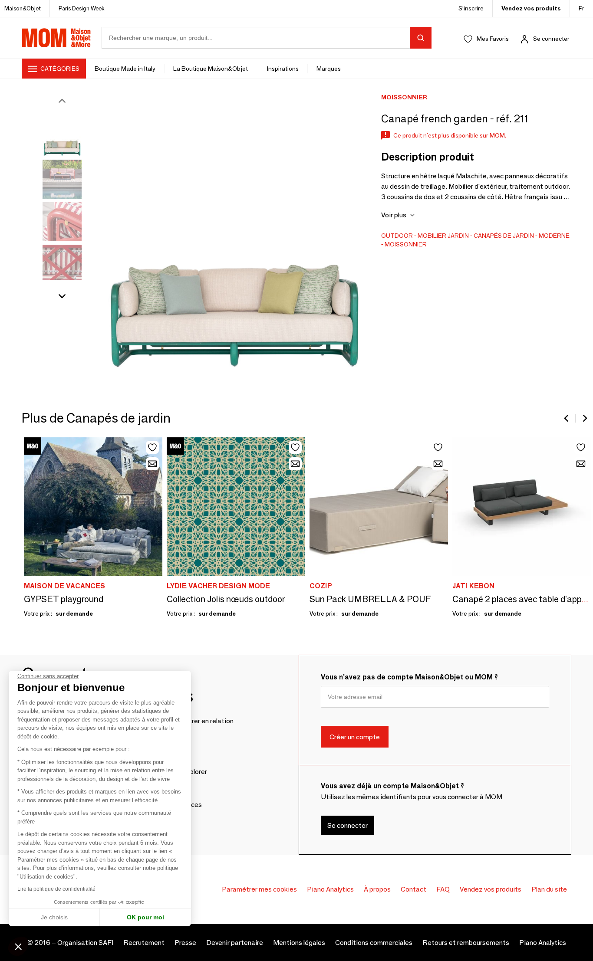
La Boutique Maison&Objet (211, 68)
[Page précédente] (567, 418)
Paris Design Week (82, 8)
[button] (18, 946)
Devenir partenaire (234, 942)
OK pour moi (145, 917)
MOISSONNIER (406, 244)
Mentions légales (299, 942)
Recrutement (144, 942)
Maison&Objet (22, 8)
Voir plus (393, 215)
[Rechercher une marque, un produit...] (421, 38)
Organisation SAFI (85, 942)
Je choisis (54, 917)
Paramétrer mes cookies (259, 889)
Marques (328, 68)
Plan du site (549, 889)
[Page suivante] (584, 418)
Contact (413, 889)
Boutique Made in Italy (125, 68)
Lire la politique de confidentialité (56, 889)
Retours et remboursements (465, 942)
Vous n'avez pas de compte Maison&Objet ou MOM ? (409, 677)
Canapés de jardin (504, 235)
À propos (377, 889)
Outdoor (397, 235)
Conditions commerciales (373, 942)
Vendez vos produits (531, 8)
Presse (185, 942)
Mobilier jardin (443, 235)
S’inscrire (471, 8)
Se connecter (551, 39)
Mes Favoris (493, 39)
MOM (56, 37)
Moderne (554, 235)
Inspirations (283, 68)
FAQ (443, 889)
